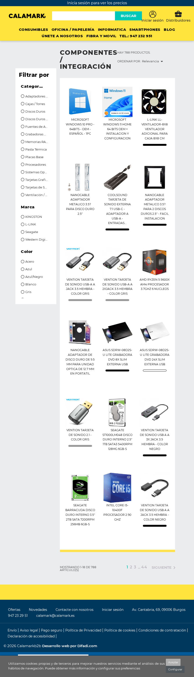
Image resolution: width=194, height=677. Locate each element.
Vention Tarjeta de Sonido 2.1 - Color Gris (80, 434)
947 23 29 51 (18, 615)
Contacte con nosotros (74, 610)
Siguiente (164, 568)
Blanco (30, 284)
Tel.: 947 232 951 (135, 36)
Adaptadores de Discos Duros (36, 96)
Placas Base (34, 157)
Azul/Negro (34, 277)
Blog (169, 29)
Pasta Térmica (36, 149)
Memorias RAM (36, 142)
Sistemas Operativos (36, 172)
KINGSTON (33, 217)
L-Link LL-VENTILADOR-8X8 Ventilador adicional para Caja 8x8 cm (154, 129)
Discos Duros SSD (36, 119)
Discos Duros (35, 111)
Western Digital (36, 239)
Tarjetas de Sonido (36, 187)
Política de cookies (120, 630)
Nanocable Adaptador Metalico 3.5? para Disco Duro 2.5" (80, 204)
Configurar (175, 669)
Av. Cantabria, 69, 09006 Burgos (158, 610)
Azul (28, 269)
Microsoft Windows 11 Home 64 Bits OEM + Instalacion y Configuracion (117, 129)
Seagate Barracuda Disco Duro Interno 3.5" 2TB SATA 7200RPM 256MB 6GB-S (80, 514)
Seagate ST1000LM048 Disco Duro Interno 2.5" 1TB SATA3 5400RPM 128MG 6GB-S (117, 439)
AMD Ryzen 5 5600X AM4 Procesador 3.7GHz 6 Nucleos (155, 284)
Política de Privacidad (83, 630)
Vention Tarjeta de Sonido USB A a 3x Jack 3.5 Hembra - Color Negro (154, 439)
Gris (28, 292)
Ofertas (14, 610)
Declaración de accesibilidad (32, 636)
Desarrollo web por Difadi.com (69, 646)
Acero (29, 261)
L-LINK (30, 224)
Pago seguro (52, 630)
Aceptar (173, 662)
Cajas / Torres (35, 104)
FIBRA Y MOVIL (101, 36)
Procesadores (35, 164)
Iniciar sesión (112, 610)
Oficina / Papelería (73, 29)
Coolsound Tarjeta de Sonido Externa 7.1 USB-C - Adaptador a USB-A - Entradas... (117, 209)
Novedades (38, 610)
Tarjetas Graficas (36, 180)
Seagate (31, 232)
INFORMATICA (112, 29)
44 (144, 567)
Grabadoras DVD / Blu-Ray (36, 134)
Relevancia (153, 61)
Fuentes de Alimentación (36, 126)
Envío (13, 630)
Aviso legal (29, 630)
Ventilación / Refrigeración (36, 195)
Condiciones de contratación (162, 630)
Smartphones (144, 29)
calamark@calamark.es (55, 615)
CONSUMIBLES (33, 29)
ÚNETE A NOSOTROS (62, 36)
